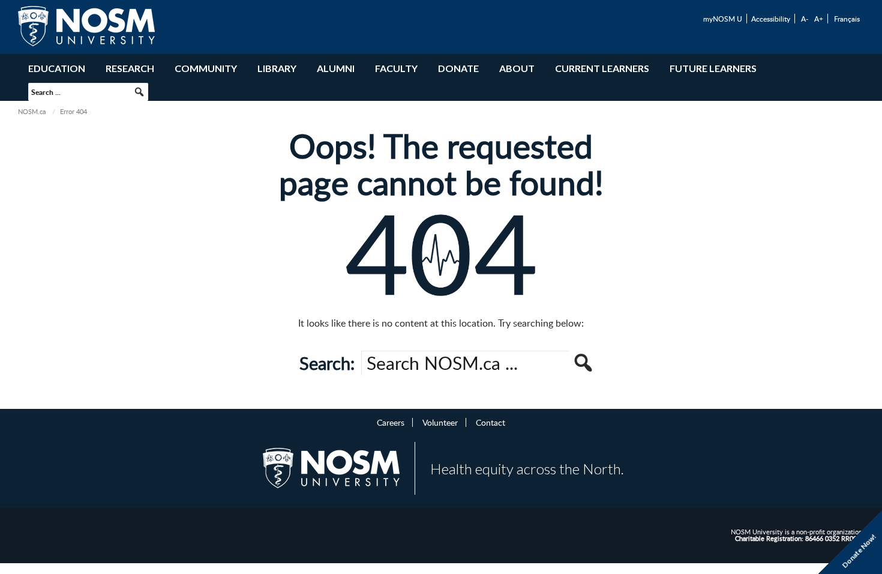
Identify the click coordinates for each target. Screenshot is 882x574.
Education (56, 68)
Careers (390, 422)
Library (276, 68)
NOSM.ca (32, 111)
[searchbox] (88, 92)
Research (130, 68)
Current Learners (602, 68)
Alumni (336, 68)
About (517, 68)
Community (206, 68)
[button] (139, 92)
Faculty (396, 68)
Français (847, 18)
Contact (490, 422)
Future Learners (713, 68)
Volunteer (440, 422)
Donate (458, 68)
